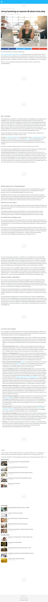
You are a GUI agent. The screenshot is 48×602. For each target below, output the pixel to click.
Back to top (24, 596)
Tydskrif (23, 361)
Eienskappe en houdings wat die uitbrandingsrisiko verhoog (19, 477)
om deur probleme (10, 137)
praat (17, 137)
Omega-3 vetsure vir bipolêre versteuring (16, 558)
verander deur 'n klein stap (8, 409)
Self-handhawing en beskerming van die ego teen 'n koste (19, 547)
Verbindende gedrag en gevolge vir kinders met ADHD (18, 507)
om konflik (8, 397)
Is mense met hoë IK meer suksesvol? (15, 513)
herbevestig (40, 137)
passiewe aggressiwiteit (9, 54)
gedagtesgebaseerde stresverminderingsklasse (27, 377)
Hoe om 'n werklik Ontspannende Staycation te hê (18, 467)
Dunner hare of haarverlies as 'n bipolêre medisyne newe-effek (20, 529)
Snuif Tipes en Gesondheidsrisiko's (15, 542)
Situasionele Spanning (10, 8)
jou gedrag (40, 407)
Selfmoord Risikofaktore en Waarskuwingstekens (18, 523)
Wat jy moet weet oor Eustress (14, 483)
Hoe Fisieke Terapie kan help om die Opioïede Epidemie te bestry (20, 553)
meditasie (17, 363)
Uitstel (2, 54)
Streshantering (3, 8)
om (18, 138)
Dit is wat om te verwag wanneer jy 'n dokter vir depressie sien (20, 536)
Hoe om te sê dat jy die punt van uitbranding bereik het (18, 461)
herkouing (19, 54)
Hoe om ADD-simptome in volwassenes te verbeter (18, 518)
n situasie (34, 137)
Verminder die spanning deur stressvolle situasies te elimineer (20, 472)
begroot (27, 138)
